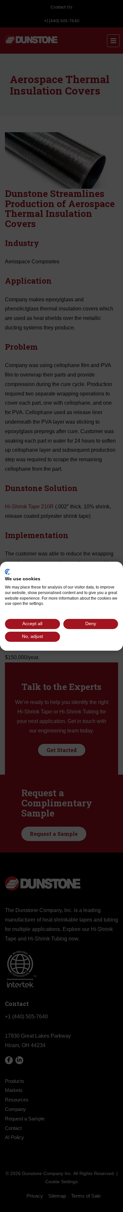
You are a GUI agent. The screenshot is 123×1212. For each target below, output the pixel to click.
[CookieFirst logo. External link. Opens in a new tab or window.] (7, 571)
